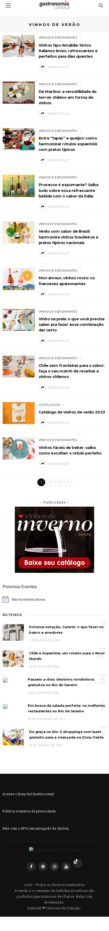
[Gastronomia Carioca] (54, 850)
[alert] (54, 599)
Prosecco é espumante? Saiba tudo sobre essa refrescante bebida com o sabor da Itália (68, 190)
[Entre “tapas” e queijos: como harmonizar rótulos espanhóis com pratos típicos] (19, 139)
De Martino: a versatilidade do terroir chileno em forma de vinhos (68, 97)
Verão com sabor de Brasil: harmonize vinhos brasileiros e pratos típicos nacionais (68, 237)
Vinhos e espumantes (58, 37)
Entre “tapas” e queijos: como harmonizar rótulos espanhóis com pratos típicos (68, 144)
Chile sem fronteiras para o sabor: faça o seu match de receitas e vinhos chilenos (72, 371)
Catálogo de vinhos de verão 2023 (72, 412)
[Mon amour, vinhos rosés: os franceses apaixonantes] (19, 278)
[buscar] (101, 5)
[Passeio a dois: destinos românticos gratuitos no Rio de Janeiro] (5, 680)
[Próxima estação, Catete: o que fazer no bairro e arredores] (13, 632)
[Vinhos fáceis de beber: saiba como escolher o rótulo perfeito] (19, 448)
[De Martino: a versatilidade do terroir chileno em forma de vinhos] (19, 92)
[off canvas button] (8, 5)
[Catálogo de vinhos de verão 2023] (19, 413)
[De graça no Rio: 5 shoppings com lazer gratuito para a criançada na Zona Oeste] (13, 737)
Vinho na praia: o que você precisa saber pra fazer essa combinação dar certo (72, 324)
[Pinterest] (42, 866)
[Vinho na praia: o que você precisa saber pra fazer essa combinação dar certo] (19, 319)
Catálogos (49, 405)
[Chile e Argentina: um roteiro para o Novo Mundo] (13, 658)
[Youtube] (66, 866)
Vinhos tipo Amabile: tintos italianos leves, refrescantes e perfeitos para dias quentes (68, 51)
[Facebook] (31, 866)
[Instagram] (54, 866)
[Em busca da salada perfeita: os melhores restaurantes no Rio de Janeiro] (5, 706)
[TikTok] (77, 863)
